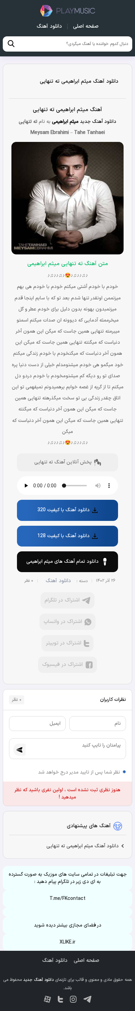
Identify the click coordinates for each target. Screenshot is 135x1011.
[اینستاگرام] (73, 999)
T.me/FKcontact (68, 898)
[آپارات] (47, 999)
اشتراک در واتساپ (63, 622)
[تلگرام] (87, 999)
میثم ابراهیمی (65, 121)
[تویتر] (60, 999)
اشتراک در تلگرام (62, 600)
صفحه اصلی (86, 26)
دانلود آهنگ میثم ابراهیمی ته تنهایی (79, 81)
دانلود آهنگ (49, 26)
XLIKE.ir (67, 942)
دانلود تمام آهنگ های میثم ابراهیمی (62, 561)
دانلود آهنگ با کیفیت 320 (63, 510)
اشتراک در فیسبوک (62, 665)
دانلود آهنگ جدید (67, 11)
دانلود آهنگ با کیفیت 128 (63, 536)
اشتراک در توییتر (63, 643)
